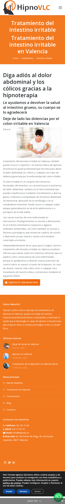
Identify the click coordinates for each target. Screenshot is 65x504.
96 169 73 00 (22, 425)
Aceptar (9, 491)
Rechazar (23, 491)
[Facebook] (5, 462)
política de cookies (12, 483)
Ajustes (37, 491)
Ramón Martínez (14, 382)
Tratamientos (27, 58)
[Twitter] (9, 462)
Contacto (11, 409)
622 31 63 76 (18, 429)
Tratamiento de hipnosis (18, 389)
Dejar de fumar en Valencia (25, 344)
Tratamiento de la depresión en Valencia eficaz (35, 363)
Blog (8, 402)
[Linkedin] (13, 462)
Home (15, 58)
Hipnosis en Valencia (22, 354)
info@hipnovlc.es (21, 432)
